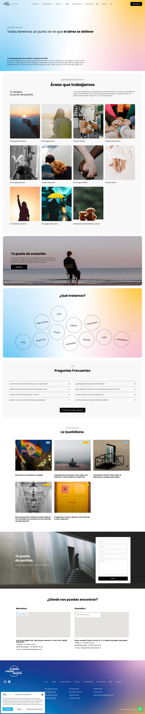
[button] (42, 694)
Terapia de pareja (48, 182)
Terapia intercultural (112, 141)
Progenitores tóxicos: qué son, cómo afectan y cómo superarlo (72, 518)
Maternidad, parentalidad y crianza (86, 224)
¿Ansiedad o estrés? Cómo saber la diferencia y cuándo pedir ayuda (107, 476)
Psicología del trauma (50, 224)
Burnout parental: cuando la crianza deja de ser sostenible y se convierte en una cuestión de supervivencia (33, 519)
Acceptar (8, 709)
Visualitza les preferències (34, 709)
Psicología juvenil (48, 141)
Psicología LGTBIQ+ (80, 182)
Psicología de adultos (18, 141)
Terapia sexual (110, 182)
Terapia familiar (79, 141)
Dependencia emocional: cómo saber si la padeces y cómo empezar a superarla (71, 476)
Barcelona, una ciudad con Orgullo (29, 475)
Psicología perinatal (17, 182)
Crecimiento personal (18, 224)
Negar (19, 709)
